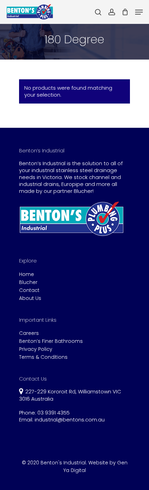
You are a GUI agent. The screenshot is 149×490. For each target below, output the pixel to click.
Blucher (28, 282)
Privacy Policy (35, 349)
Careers (29, 333)
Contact (29, 290)
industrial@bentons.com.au (70, 419)
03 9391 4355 (53, 412)
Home (26, 274)
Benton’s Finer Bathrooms (51, 341)
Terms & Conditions (43, 357)
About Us (30, 298)
